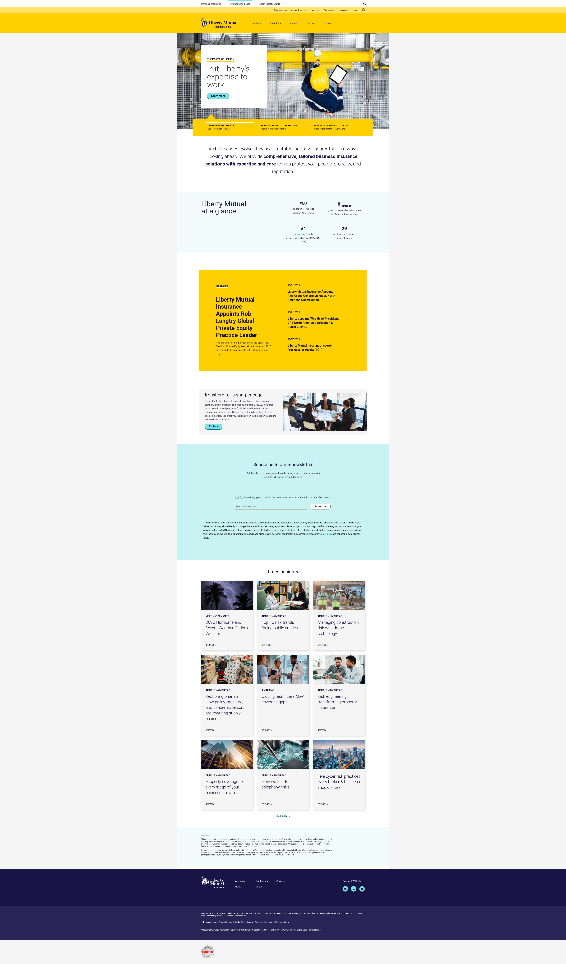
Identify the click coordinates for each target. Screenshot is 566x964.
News (238, 886)
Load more (281, 816)
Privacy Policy (324, 534)
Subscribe (320, 506)
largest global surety (303, 234)
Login (355, 10)
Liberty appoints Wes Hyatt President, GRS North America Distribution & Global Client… (313, 323)
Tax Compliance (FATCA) (330, 913)
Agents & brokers (298, 10)
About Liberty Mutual (269, 4)
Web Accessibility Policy (211, 916)
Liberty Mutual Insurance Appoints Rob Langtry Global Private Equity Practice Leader (236, 317)
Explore (213, 426)
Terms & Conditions (353, 913)
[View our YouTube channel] (362, 889)
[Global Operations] (363, 10)
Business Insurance (240, 4)
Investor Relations (227, 913)
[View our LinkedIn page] (353, 889)
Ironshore (315, 10)
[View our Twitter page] (345, 889)
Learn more (218, 95)
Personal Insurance (211, 4)
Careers (280, 881)
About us (240, 881)
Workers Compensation (236, 916)
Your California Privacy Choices (219, 922)
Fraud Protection (208, 913)
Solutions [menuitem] (256, 23)
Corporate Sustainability (250, 913)
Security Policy (309, 913)
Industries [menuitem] (275, 23)
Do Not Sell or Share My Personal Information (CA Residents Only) (262, 922)
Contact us (343, 10)
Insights (294, 23)
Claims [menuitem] (328, 23)
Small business (280, 10)
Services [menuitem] (311, 23)
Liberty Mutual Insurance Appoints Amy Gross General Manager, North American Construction (311, 296)
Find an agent (329, 10)
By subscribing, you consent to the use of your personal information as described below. (285, 497)
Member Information (273, 913)
